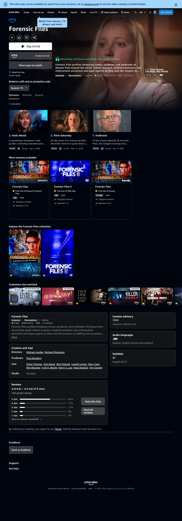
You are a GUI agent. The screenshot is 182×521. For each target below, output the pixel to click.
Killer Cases (124, 297)
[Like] (19, 37)
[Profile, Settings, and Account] (155, 12)
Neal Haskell (81, 367)
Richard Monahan (55, 352)
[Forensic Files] (25, 254)
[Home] (14, 12)
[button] (30, 46)
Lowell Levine (79, 364)
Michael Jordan (35, 352)
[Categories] (150, 12)
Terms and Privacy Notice (58, 488)
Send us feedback (78, 488)
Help (90, 488)
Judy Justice (58, 297)
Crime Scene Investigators (25, 297)
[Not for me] (27, 37)
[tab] (14, 95)
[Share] (34, 37)
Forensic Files (29, 172)
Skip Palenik (162, 71)
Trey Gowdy (95, 367)
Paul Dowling (33, 358)
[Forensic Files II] (58, 254)
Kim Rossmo (33, 367)
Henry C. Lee (65, 367)
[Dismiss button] (176, 4)
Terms (58, 429)
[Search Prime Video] (135, 12)
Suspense (59, 75)
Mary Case (94, 364)
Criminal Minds (157, 297)
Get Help (14, 468)
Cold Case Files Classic (91, 297)
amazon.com (91, 4)
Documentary (74, 75)
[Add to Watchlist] (12, 37)
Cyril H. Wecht (49, 367)
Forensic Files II (70, 172)
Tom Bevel (150, 71)
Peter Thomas (156, 69)
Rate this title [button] (93, 401)
